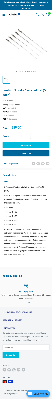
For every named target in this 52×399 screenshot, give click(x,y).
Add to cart (26, 145)
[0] (47, 14)
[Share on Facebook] (33, 163)
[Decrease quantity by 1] (14, 136)
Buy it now (26, 153)
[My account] (42, 14)
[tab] (6, 181)
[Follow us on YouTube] (18, 369)
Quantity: (6, 136)
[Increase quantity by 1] (28, 136)
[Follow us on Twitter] (9, 369)
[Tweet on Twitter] (43, 163)
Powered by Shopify (10, 394)
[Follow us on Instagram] (14, 369)
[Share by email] (47, 163)
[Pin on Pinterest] (38, 163)
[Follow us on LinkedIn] (23, 369)
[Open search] (37, 14)
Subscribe (10, 355)
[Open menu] (4, 15)
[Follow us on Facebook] (4, 369)
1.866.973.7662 (26, 9)
